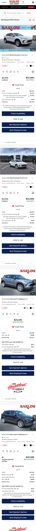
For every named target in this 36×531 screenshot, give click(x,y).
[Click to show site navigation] (33, 2)
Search (29, 13)
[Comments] (33, 72)
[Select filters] (30, 20)
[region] (18, 100)
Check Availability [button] (18, 114)
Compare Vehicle (10, 142)
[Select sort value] (33, 19)
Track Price (19, 85)
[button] (34, 38)
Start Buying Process (18, 130)
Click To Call (18, 119)
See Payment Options (18, 125)
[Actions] (32, 55)
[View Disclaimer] (17, 72)
